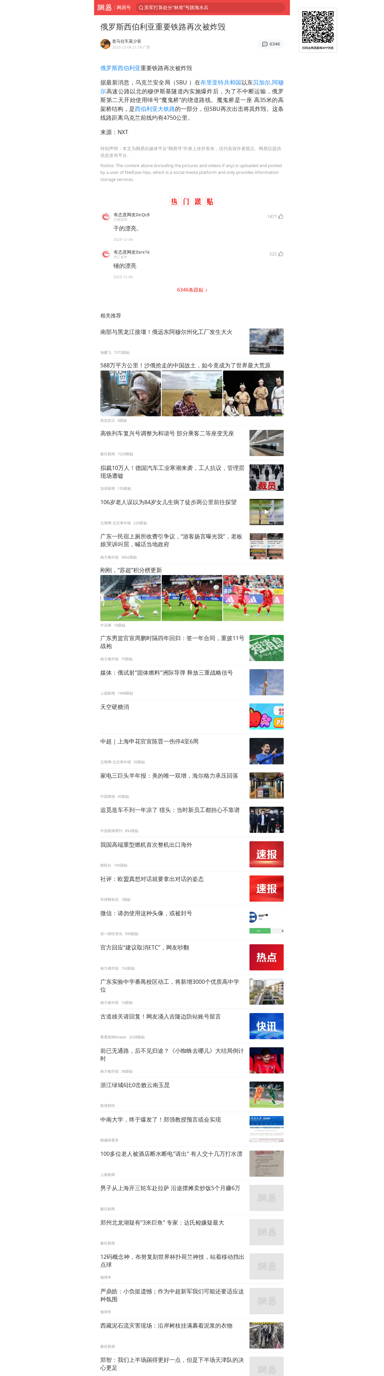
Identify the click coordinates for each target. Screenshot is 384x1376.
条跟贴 (191, 289)
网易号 (124, 7)
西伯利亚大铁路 (155, 108)
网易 (104, 7)
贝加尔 (261, 82)
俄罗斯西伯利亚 (120, 68)
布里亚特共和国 (220, 82)
